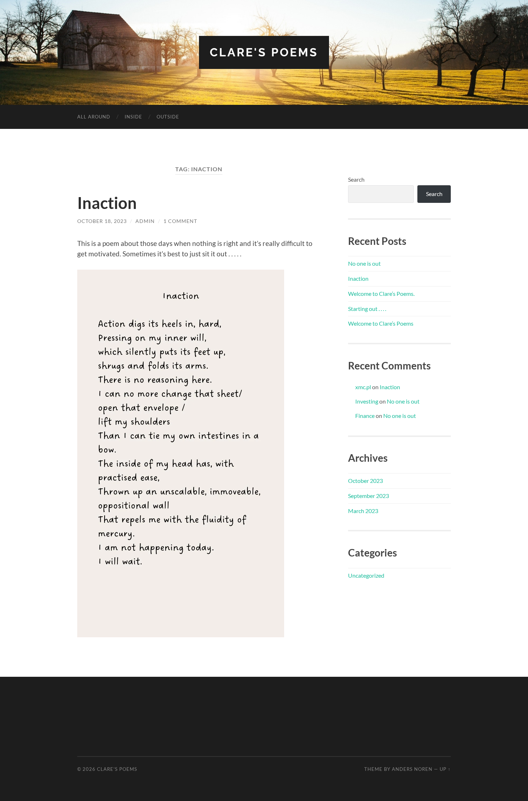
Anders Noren (412, 769)
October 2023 (365, 480)
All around (93, 117)
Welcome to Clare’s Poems (380, 323)
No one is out (364, 263)
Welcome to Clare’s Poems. (381, 293)
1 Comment (180, 221)
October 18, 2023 (102, 221)
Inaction (107, 203)
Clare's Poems (264, 52)
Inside (133, 117)
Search (356, 179)
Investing (366, 401)
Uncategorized (366, 575)
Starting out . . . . (367, 308)
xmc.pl (363, 386)
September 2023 (368, 495)
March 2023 (363, 510)
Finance (365, 415)
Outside (168, 117)
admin (145, 221)
